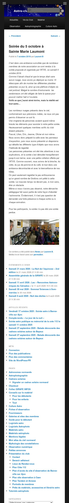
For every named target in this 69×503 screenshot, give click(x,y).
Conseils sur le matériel (20, 392)
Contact (16, 456)
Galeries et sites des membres (24, 416)
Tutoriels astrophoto (19, 490)
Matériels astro (16, 429)
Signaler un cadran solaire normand (30, 382)
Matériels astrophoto (19, 433)
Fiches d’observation (19, 409)
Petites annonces (17, 450)
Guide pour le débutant (20, 419)
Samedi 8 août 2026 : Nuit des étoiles (27, 295)
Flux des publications (19, 353)
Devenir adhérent (20, 460)
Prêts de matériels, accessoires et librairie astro (36, 487)
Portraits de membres (23, 484)
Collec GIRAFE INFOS (20, 389)
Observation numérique (20, 446)
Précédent (15, 35)
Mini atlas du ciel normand (22, 440)
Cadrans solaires (17, 378)
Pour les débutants (21, 395)
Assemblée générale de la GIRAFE (26, 275)
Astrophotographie (33, 26)
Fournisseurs (15, 412)
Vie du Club (28, 19)
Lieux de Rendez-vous (23, 463)
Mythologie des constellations (24, 443)
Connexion (14, 350)
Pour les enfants (20, 399)
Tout (14, 402)
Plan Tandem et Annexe (24, 480)
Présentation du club (19, 453)
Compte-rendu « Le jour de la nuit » (26, 317)
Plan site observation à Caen (26, 477)
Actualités (14, 19)
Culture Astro (51, 26)
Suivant (55, 35)
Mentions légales (17, 436)
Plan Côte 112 (19, 467)
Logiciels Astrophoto (19, 426)
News (37, 251)
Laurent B (38, 56)
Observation (15, 26)
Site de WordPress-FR (20, 360)
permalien (38, 254)
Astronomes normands (20, 372)
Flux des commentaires (20, 356)
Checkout (13, 385)
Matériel (41, 19)
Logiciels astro (16, 423)
